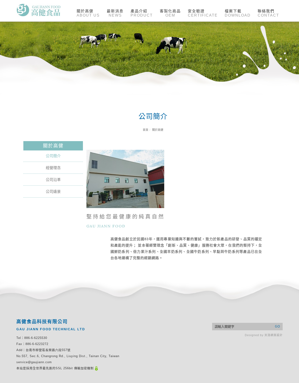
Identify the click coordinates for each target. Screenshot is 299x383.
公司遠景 (53, 192)
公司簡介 (53, 156)
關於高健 (157, 130)
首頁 (145, 130)
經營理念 (53, 168)
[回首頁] (38, 10)
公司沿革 (53, 180)
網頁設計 (277, 335)
